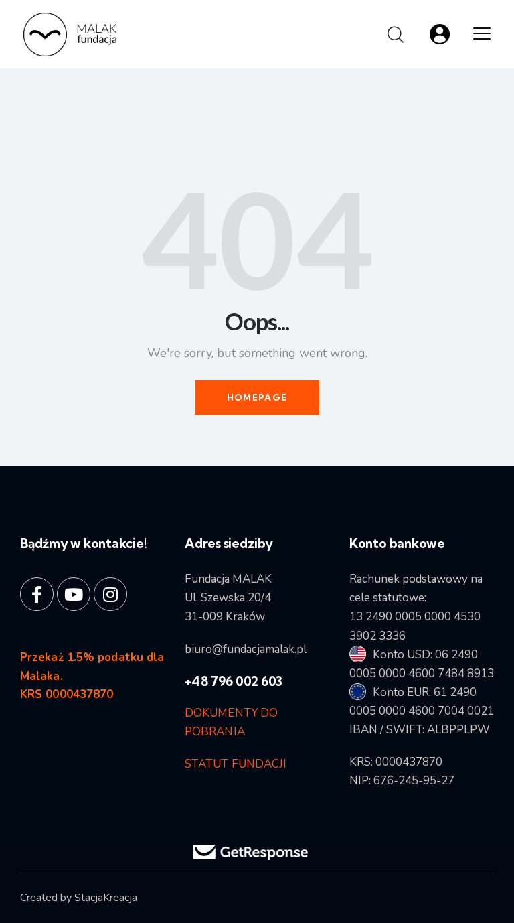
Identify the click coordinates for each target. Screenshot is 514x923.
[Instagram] (110, 594)
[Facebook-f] (37, 594)
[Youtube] (73, 594)
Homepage (257, 397)
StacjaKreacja (105, 897)
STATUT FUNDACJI (236, 764)
